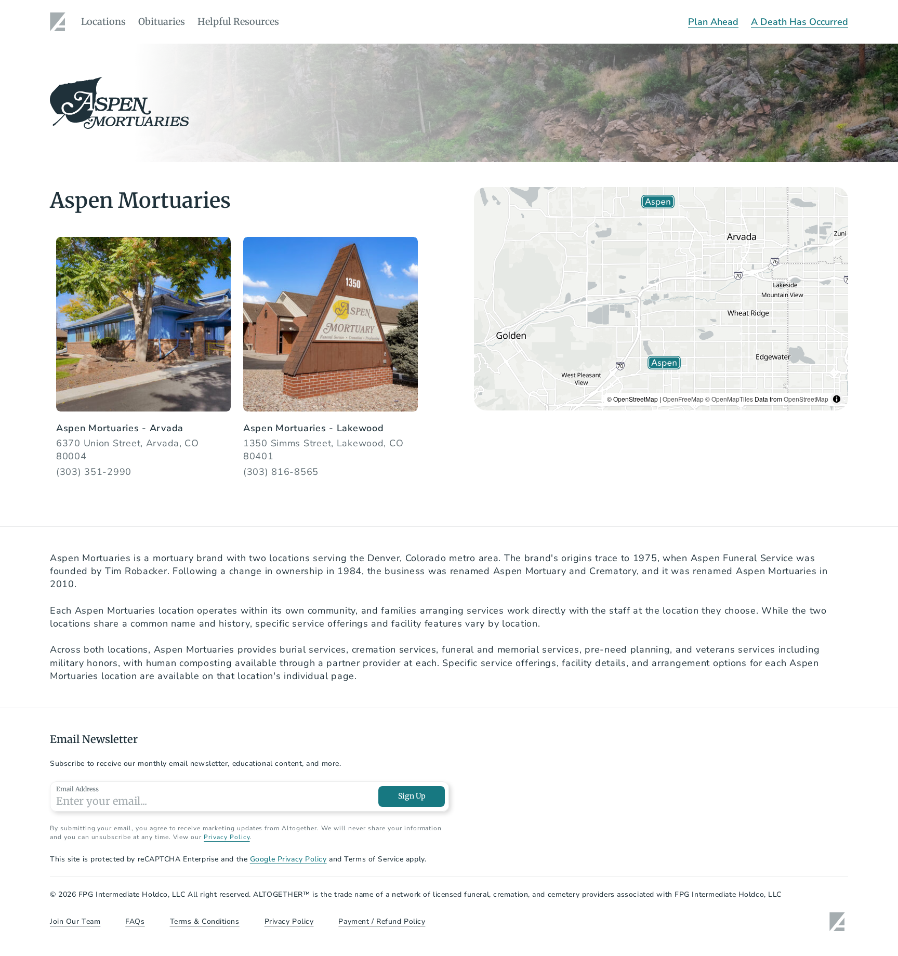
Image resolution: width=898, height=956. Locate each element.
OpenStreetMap (806, 398)
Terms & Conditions (205, 921)
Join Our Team (75, 921)
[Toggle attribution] (836, 399)
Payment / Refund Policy (381, 921)
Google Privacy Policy (288, 859)
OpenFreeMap (683, 398)
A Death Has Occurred (799, 22)
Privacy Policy (226, 837)
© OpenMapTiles (729, 398)
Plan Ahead (713, 22)
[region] (661, 298)
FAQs (134, 921)
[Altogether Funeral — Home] (59, 21)
